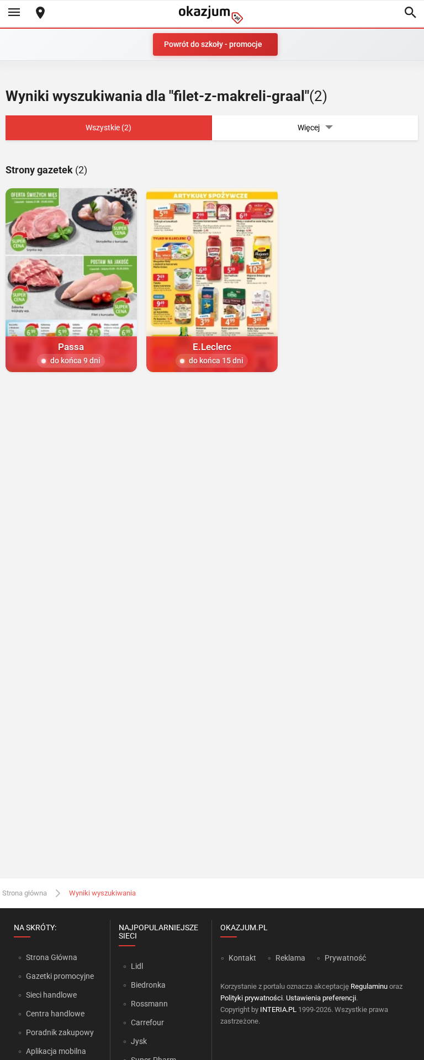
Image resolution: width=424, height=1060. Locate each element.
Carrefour (147, 1022)
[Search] (410, 13)
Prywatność (345, 957)
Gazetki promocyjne (60, 976)
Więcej (309, 127)
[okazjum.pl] (212, 15)
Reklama (290, 957)
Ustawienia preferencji (321, 998)
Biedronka (148, 985)
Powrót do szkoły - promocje (213, 44)
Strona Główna (51, 957)
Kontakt (242, 957)
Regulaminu (369, 986)
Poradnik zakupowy (60, 1032)
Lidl (137, 966)
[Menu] (13, 13)
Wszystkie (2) (108, 127)
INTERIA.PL (278, 1009)
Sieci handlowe (51, 994)
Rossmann (149, 1003)
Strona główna (24, 893)
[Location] (40, 13)
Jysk (139, 1041)
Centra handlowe (55, 1013)
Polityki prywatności (251, 998)
